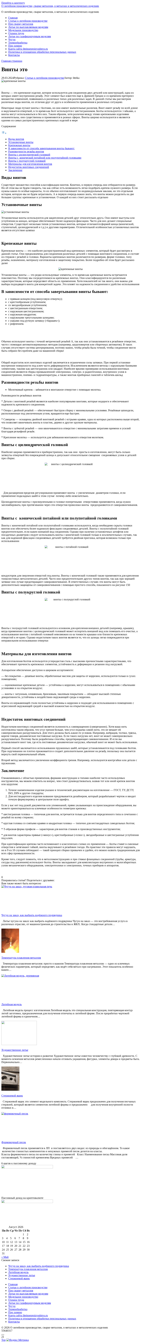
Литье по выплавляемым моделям (28, 27)
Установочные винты (20, 142)
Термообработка (17, 42)
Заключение (15, 170)
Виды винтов (16, 139)
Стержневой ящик (19, 1278)
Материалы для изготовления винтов (30, 163)
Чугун (11, 39)
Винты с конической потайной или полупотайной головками (44, 157)
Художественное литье (21, 1275)
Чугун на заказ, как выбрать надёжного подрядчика (38, 1266)
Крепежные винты (19, 145)
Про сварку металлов (20, 23)
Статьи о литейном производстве (27, 20)
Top (3, 1340)
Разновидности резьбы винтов (26, 151)
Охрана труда (16, 33)
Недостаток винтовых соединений (28, 167)
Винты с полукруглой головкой (27, 160)
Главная (13, 17)
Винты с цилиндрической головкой (29, 154)
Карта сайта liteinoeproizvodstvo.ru (28, 48)
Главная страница (11, 60)
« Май (5, 1257)
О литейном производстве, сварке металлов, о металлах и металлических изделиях (50, 5)
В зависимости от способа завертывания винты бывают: (41, 148)
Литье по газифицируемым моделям (29, 36)
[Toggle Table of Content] (4, 133)
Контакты (14, 55)
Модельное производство (23, 30)
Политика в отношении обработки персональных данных (42, 51)
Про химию (15, 45)
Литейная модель (18, 1272)
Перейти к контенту (13, 2)
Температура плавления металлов (28, 1269)
